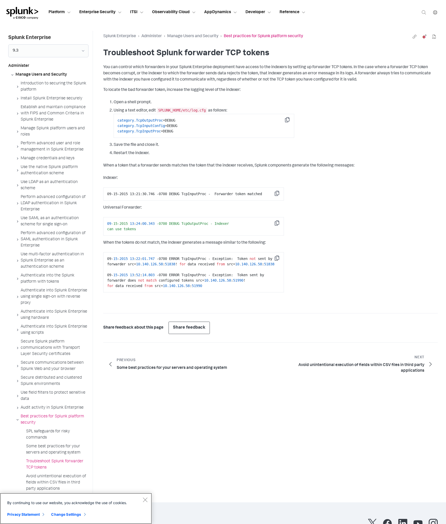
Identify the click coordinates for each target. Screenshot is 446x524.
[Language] (435, 12)
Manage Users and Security (192, 36)
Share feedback (189, 327)
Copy (291, 121)
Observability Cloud (171, 12)
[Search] (423, 12)
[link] (414, 36)
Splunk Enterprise (119, 36)
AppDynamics (217, 12)
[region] (76, 508)
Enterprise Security (97, 12)
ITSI (134, 12)
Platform (57, 12)
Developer (255, 12)
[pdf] (434, 36)
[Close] (145, 499)
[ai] (424, 36)
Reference (289, 12)
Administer (151, 36)
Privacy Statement (23, 514)
